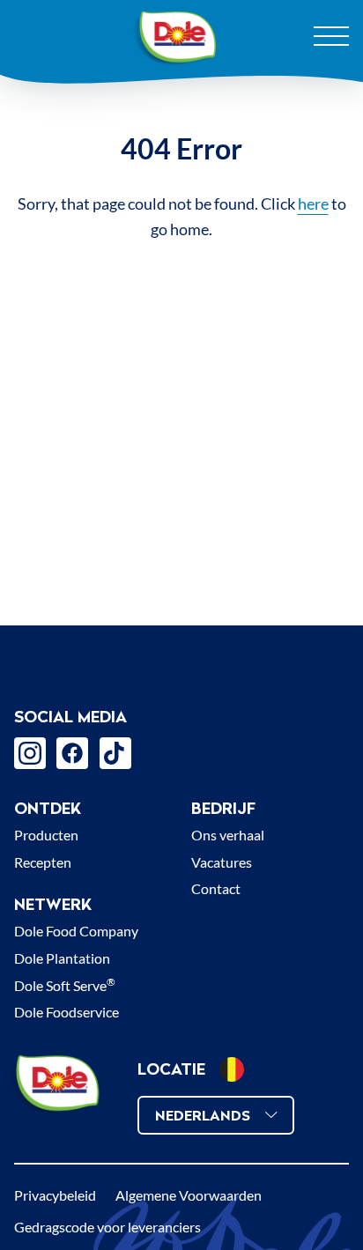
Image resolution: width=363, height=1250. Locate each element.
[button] (231, 1069)
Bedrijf (223, 808)
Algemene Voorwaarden (188, 1195)
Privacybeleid (55, 1195)
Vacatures (221, 862)
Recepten (42, 862)
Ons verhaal (227, 834)
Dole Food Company (76, 930)
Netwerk (53, 904)
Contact (216, 888)
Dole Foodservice (66, 1011)
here (313, 203)
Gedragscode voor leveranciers (107, 1226)
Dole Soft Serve (64, 985)
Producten (46, 834)
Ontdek (47, 808)
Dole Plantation (62, 958)
